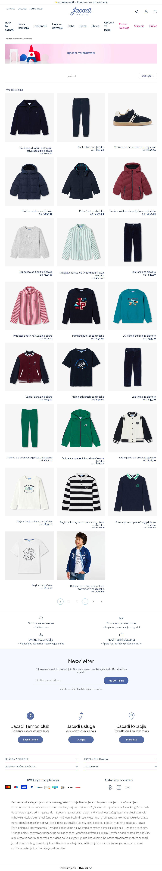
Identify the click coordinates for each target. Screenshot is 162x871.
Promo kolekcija (124, 26)
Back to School (9, 26)
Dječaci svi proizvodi (23, 39)
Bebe (71, 26)
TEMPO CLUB (36, 9)
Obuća (95, 26)
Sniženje (139, 26)
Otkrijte (81, 739)
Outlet (153, 26)
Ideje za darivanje (57, 26)
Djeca (82, 26)
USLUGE (22, 9)
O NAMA (11, 9)
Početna (8, 39)
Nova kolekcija (24, 26)
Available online (14, 89)
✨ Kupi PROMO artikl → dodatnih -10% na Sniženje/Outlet (81, 2)
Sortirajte (146, 75)
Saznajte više (30, 739)
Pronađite (131, 739)
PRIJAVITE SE (116, 680)
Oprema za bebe (109, 26)
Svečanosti (40, 26)
